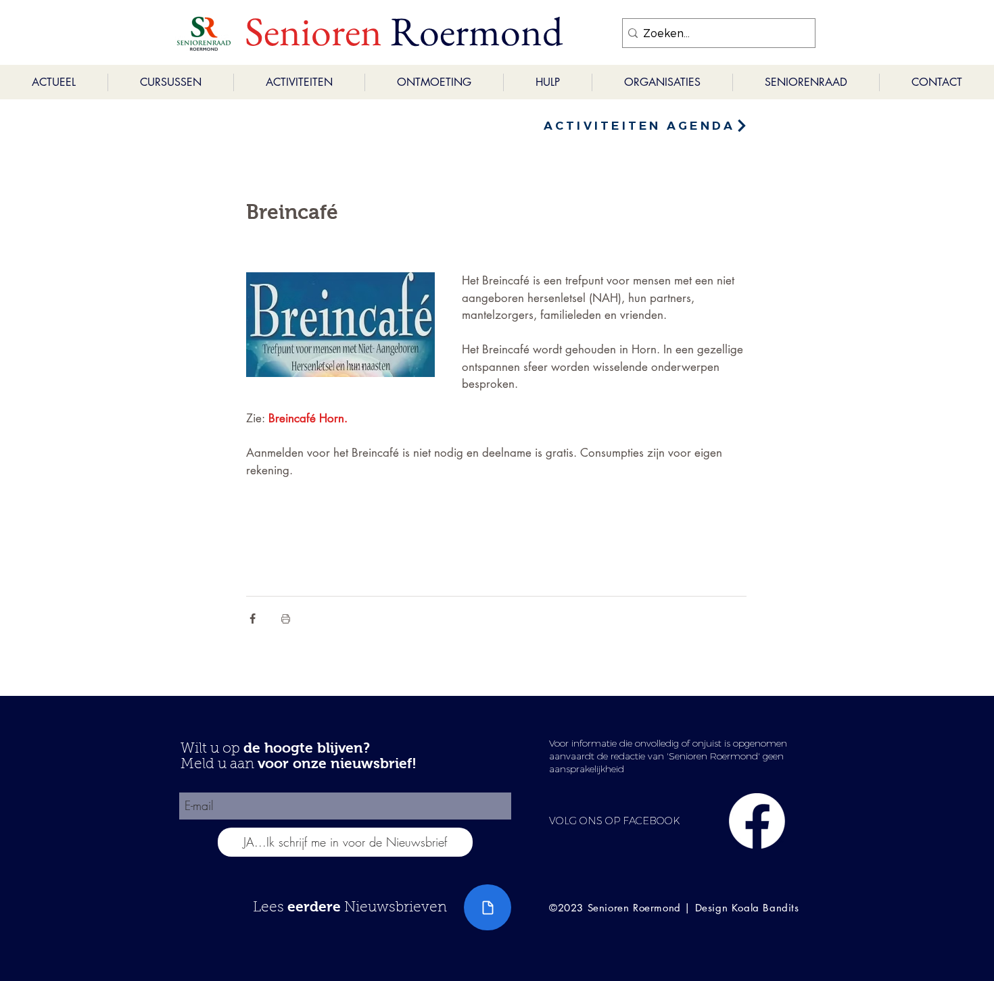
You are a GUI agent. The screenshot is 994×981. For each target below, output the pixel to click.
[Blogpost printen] (285, 618)
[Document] (487, 907)
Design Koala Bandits (747, 907)
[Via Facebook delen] (252, 618)
